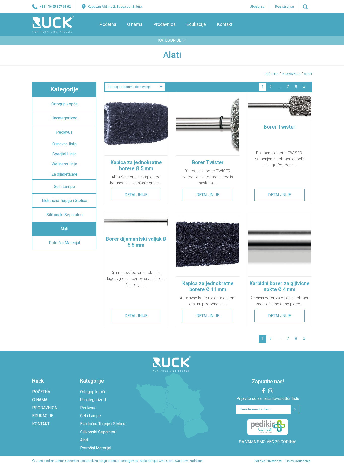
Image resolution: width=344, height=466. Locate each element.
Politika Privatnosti (268, 461)
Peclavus (64, 132)
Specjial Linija (64, 154)
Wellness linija (64, 164)
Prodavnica (164, 24)
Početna (108, 24)
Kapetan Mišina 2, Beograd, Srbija (114, 6)
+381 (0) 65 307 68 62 (55, 6)
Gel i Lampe (64, 186)
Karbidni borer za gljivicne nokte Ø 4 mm (279, 286)
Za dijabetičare (64, 174)
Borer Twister (208, 162)
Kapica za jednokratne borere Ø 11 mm (207, 286)
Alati (64, 228)
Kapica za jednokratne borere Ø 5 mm (136, 165)
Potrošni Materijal (64, 242)
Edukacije (196, 24)
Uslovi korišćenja (298, 461)
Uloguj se (257, 6)
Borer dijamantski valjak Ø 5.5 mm (136, 242)
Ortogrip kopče (64, 104)
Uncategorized (64, 118)
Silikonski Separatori (64, 214)
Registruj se (284, 6)
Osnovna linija (64, 144)
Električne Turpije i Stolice (64, 200)
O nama (134, 24)
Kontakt (224, 24)
